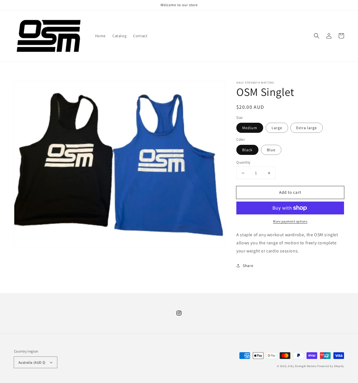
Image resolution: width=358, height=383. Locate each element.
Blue (271, 149)
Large (277, 127)
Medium (249, 127)
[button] (316, 36)
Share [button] (248, 265)
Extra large (306, 127)
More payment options (290, 221)
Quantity (243, 162)
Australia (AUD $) (32, 362)
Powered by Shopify (330, 366)
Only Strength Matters (302, 366)
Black (247, 149)
